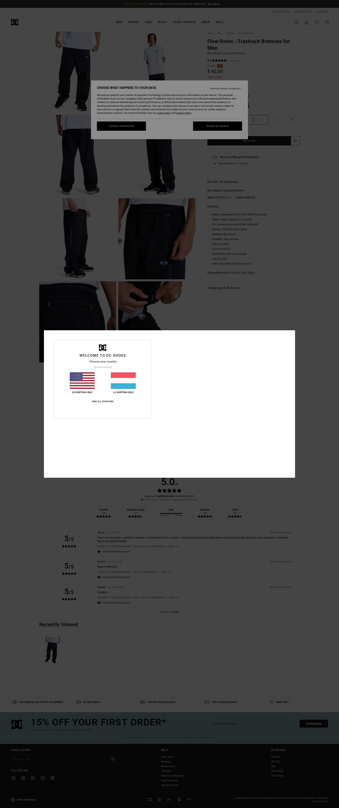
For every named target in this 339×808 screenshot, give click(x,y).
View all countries (103, 401)
